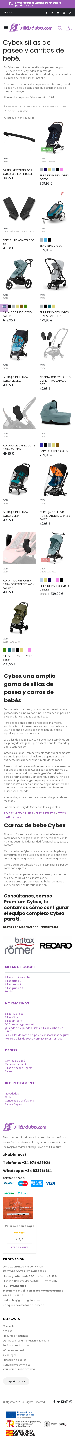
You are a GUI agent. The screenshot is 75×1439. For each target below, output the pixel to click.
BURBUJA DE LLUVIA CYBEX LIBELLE (16, 378)
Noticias (7, 1331)
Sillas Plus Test (14, 1013)
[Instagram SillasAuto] (64, 12)
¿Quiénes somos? (13, 1350)
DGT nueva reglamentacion (21, 1024)
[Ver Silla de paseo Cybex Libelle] (56, 548)
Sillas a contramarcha (17, 977)
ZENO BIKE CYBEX (51, 245)
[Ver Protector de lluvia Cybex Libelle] (19, 344)
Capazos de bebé (15, 1064)
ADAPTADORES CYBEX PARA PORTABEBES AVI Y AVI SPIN (19, 584)
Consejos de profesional (20, 1100)
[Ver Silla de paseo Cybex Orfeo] (56, 137)
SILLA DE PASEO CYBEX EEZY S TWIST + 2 (55, 314)
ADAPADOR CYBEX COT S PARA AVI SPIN (19, 447)
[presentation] (5, 946)
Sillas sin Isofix (13, 1020)
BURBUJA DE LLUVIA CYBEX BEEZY (16, 513)
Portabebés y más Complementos (18, 231)
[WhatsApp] (69, 12)
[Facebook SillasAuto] (46, 12)
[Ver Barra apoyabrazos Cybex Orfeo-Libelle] (19, 137)
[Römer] (19, 945)
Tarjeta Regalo (13, 1104)
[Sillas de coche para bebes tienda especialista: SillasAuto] (31, 27)
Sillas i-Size (11, 1017)
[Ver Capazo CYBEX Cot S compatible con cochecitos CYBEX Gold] (56, 413)
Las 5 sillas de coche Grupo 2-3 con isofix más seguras (37, 1035)
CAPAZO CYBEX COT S (54, 451)
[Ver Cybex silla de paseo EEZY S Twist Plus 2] (56, 274)
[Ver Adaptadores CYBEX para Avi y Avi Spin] (19, 548)
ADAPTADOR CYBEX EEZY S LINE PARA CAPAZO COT (56, 380)
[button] (59, 28)
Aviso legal (9, 1355)
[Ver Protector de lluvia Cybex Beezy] (19, 479)
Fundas (9, 991)
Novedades (12, 1093)
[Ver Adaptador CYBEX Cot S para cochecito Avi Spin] (19, 413)
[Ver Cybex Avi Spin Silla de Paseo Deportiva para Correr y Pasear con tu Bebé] (19, 274)
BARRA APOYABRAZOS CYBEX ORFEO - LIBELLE (18, 172)
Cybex (63, 106)
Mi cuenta (9, 1326)
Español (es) (15, 1381)
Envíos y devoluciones (16, 1345)
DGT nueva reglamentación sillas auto (26, 1340)
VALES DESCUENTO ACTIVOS (19, 1369)
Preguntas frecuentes (15, 1335)
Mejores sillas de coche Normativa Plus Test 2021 (34, 1038)
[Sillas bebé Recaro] (56, 945)
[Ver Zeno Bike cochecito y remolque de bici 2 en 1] (56, 207)
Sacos (8, 1071)
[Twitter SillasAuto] (52, 12)
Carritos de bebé (15, 1060)
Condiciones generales (16, 1364)
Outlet (8, 1097)
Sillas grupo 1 (13, 984)
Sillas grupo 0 (13, 981)
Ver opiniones (19, 1247)
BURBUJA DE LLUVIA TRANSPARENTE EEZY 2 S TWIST (55, 515)
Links (7, 12)
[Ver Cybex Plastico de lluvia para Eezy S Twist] (56, 479)
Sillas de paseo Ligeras (18, 1068)
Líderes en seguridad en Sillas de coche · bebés (29, 106)
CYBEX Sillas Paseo (17, 111)
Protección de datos (14, 1360)
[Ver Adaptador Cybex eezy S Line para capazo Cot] (56, 344)
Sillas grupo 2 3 (14, 988)
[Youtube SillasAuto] (58, 12)
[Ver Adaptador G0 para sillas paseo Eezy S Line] (19, 207)
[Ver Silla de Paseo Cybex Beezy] (19, 618)
